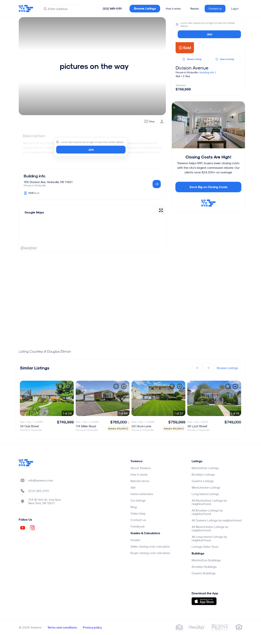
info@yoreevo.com (40, 480)
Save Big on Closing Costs (208, 187)
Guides (135, 540)
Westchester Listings (206, 487)
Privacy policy (92, 627)
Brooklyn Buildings (204, 566)
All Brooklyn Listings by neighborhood (207, 512)
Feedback (137, 526)
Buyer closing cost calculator (150, 553)
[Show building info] (156, 184)
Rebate (194, 8)
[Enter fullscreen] (161, 210)
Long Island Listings (205, 494)
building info (207, 72)
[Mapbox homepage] (28, 248)
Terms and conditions (62, 627)
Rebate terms (139, 481)
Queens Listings (203, 481)
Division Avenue (192, 67)
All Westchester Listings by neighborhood (210, 528)
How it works (173, 8)
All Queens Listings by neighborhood (217, 520)
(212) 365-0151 (112, 8)
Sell (132, 487)
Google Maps (34, 212)
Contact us (215, 8)
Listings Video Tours (205, 546)
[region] (92, 228)
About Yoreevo (140, 468)
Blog (133, 507)
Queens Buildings (204, 573)
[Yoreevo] (26, 465)
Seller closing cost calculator (150, 546)
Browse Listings (145, 8)
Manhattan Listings (205, 468)
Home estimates (141, 494)
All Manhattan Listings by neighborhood (209, 502)
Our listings (138, 500)
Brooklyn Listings (203, 474)
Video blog (137, 513)
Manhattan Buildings (206, 560)
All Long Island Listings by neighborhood (209, 538)
